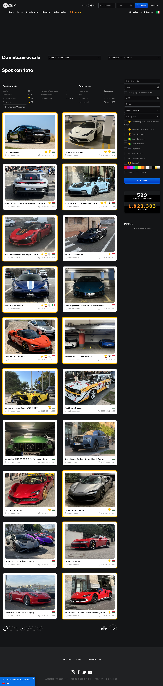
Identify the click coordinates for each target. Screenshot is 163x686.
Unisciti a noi (32, 12)
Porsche (8, 203)
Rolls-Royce (70, 459)
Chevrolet (9, 612)
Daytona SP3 (77, 254)
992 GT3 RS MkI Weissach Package (29, 203)
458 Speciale (77, 152)
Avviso (135, 12)
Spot (95, 5)
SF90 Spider (17, 510)
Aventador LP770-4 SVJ (27, 408)
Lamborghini (70, 305)
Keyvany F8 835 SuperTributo (24, 254)
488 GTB (15, 152)
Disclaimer (112, 679)
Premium (76, 12)
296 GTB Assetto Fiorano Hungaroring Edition (92, 612)
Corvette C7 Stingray (24, 612)
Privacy (99, 679)
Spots (20, 12)
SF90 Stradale (18, 356)
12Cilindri (75, 561)
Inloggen (148, 12)
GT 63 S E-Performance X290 (33, 459)
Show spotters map (16, 107)
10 (40, 628)
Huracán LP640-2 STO (26, 561)
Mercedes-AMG (12, 459)
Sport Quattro (76, 408)
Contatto (80, 660)
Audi (67, 408)
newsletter (95, 660)
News (84, 5)
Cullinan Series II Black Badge (90, 459)
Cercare (142, 5)
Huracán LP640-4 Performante (90, 305)
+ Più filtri (154, 5)
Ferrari (8, 152)
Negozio (46, 12)
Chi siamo (67, 660)
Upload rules (60, 12)
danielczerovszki (14, 155)
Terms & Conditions (81, 679)
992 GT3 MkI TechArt (82, 356)
